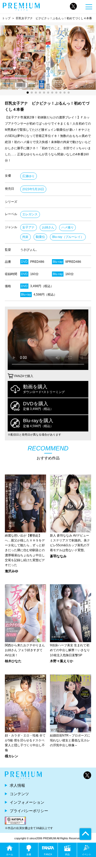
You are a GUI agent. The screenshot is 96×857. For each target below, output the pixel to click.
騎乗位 (40, 237)
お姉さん (48, 227)
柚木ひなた (13, 661)
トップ (6, 18)
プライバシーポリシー (29, 811)
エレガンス (30, 214)
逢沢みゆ (11, 571)
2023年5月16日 (33, 189)
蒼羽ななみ (58, 556)
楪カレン (11, 756)
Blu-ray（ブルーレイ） (68, 237)
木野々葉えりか (61, 661)
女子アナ (28, 227)
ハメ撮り (67, 227)
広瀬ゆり (28, 176)
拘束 (25, 237)
